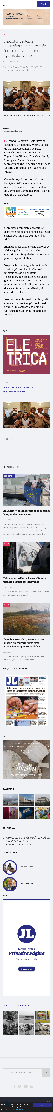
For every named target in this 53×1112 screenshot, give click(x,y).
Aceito (42, 1105)
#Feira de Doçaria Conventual (18, 387)
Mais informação (16, 1109)
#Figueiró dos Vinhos (14, 391)
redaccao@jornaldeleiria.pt (13, 131)
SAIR (43, 4)
